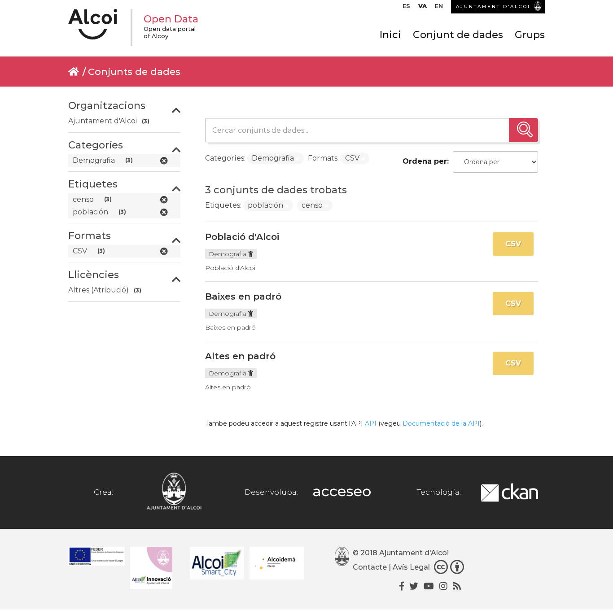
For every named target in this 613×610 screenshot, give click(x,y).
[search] (523, 130)
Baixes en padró (243, 296)
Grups (530, 35)
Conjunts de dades (134, 71)
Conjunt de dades (458, 35)
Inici (390, 35)
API (371, 423)
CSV (513, 244)
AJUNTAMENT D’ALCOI (493, 6)
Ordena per (425, 161)
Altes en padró (240, 356)
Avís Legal (411, 567)
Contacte (370, 567)
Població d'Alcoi (242, 236)
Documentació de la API (441, 423)
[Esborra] (297, 159)
